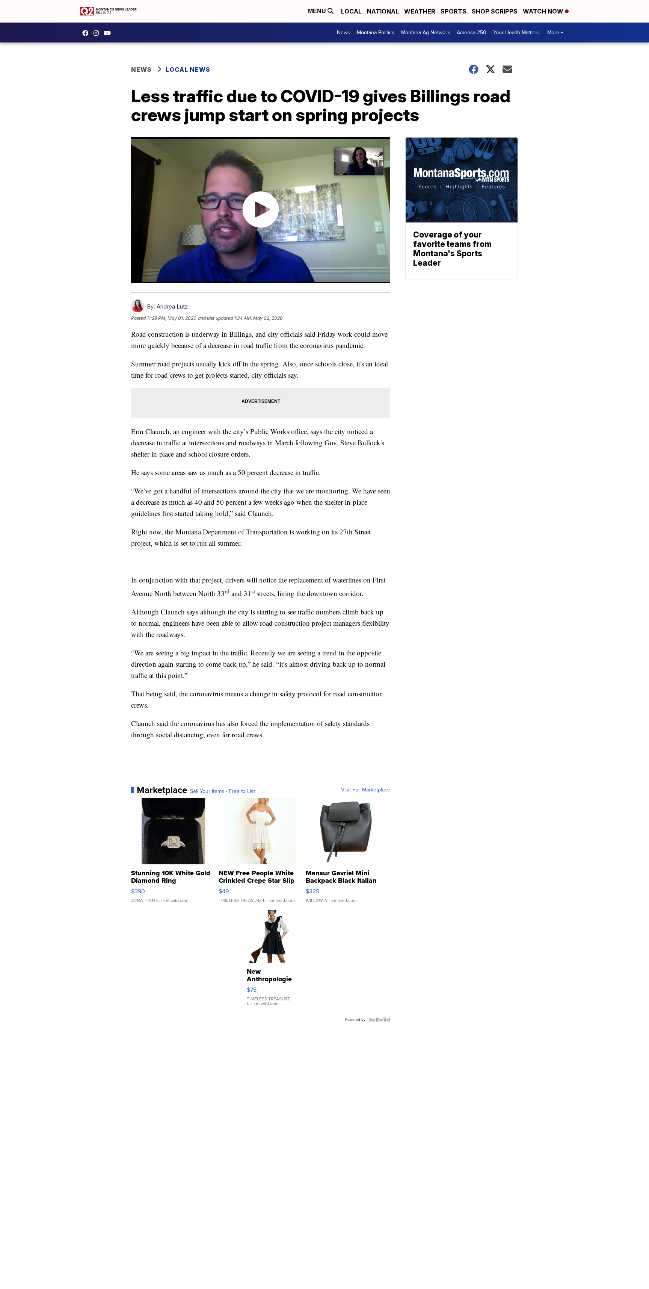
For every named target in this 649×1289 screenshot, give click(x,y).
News (343, 32)
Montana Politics (375, 32)
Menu (318, 11)
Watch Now (544, 11)
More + (555, 32)
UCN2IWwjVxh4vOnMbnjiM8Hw (109, 33)
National (383, 11)
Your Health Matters (516, 32)
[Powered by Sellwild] (379, 1019)
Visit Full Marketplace (365, 790)
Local (351, 11)
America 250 (471, 32)
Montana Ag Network (425, 32)
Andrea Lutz (172, 306)
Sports (453, 11)
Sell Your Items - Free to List (222, 791)
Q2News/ (87, 33)
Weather (419, 11)
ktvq (98, 33)
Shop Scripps (495, 11)
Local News (188, 69)
